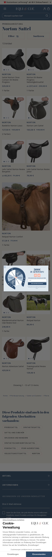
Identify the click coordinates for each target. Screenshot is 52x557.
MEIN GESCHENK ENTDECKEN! (37, 283)
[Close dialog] (5, 267)
